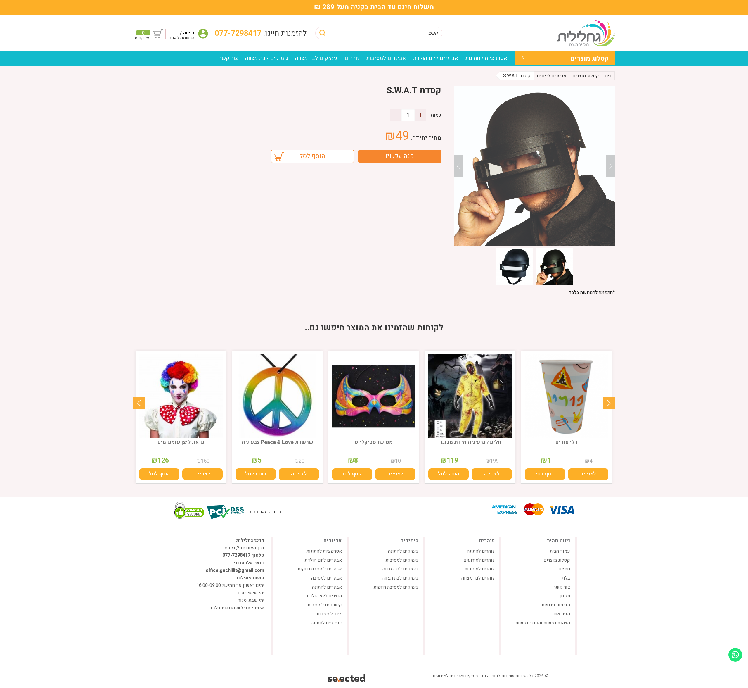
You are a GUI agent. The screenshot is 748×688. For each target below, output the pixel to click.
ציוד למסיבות (329, 613)
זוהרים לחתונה (480, 551)
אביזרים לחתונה (327, 587)
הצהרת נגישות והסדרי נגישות (542, 622)
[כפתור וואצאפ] (735, 655)
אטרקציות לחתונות (486, 58)
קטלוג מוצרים (589, 58)
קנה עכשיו (399, 156)
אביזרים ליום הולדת (435, 58)
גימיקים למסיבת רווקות (396, 587)
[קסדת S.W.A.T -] (534, 166)
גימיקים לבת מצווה (266, 58)
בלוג (566, 578)
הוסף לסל (312, 156)
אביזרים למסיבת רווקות (320, 569)
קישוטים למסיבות (325, 604)
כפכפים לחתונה (326, 622)
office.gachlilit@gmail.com (235, 570)
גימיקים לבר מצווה (316, 58)
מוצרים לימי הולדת (324, 595)
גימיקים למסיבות (402, 560)
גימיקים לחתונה (403, 551)
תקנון (565, 595)
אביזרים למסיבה (326, 578)
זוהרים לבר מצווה (477, 578)
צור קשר (228, 58)
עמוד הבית (560, 551)
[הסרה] (395, 115)
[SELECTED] (347, 678)
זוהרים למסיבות (479, 569)
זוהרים (351, 58)
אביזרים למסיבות (386, 58)
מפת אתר (561, 613)
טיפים (564, 569)
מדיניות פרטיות (556, 604)
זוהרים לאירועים (478, 560)
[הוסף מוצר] (420, 115)
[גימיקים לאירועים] (586, 33)
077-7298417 (239, 33)
